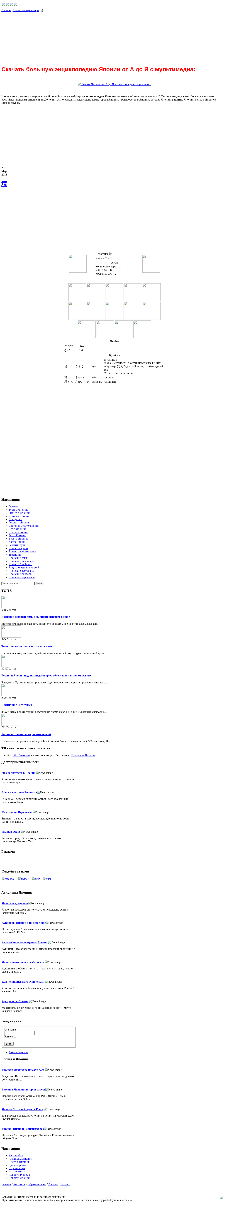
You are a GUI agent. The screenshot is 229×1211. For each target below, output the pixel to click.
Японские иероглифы (26, 10)
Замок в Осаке (11, 831)
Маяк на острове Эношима (19, 792)
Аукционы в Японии (15, 1001)
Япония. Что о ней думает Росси (22, 1109)
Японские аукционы (15, 903)
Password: (10, 1036)
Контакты (19, 1184)
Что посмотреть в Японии (18, 772)
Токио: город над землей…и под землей (26, 646)
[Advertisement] (108, 37)
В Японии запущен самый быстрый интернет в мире (35, 616)
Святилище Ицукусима (16, 704)
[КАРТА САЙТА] (7, 4)
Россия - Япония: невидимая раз (23, 1128)
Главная (6, 10)
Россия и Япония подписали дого (23, 1069)
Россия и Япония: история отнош (23, 1089)
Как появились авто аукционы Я (23, 981)
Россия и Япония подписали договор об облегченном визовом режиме (46, 675)
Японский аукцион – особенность (23, 962)
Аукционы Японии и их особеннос (24, 922)
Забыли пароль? (18, 1052)
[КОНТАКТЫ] (11, 4)
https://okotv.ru (21, 755)
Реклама (53, 1184)
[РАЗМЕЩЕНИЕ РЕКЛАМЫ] (15, 4)
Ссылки (65, 1184)
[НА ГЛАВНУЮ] (3, 4)
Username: (10, 1029)
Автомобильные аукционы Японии (24, 942)
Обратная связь (37, 1184)
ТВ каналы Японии (83, 755)
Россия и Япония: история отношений (26, 734)
